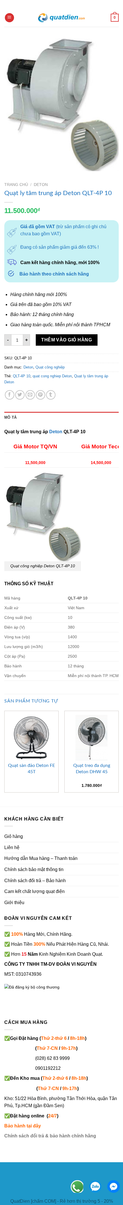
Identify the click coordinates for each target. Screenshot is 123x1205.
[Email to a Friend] (30, 395)
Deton (41, 185)
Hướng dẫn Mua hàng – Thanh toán (41, 858)
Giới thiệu (14, 902)
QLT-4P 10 (21, 376)
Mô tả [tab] (10, 417)
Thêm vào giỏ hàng (66, 339)
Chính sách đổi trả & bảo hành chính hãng (50, 1135)
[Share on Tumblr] (50, 395)
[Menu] (9, 18)
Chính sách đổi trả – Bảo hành (35, 880)
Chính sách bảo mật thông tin (34, 869)
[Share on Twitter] (20, 395)
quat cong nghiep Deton (52, 376)
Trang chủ (16, 185)
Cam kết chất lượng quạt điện (34, 891)
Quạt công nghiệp (50, 367)
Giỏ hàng (13, 836)
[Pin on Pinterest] (40, 395)
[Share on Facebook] (9, 395)
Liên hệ (11, 847)
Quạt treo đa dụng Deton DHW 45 (91, 768)
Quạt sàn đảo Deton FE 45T (31, 768)
